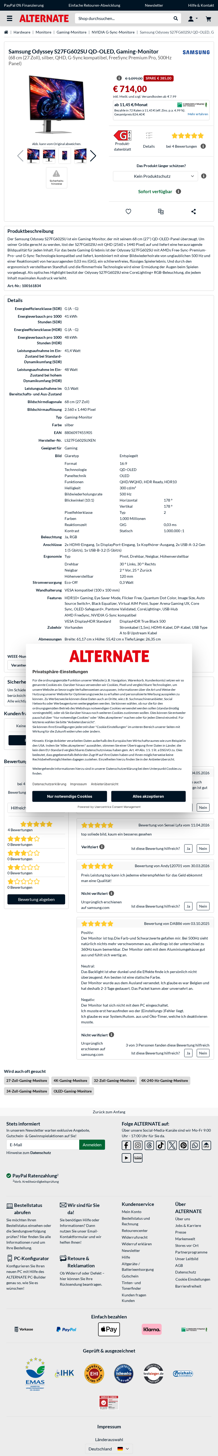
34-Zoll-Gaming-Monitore (26, 1091)
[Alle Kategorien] (9, 18)
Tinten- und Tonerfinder (131, 1285)
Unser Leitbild (186, 1258)
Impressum (109, 1426)
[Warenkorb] (208, 18)
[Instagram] (137, 1144)
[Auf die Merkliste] (128, 211)
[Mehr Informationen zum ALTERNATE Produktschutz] (203, 176)
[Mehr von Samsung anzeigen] (196, 58)
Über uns (182, 1219)
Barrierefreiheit (188, 1286)
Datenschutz (40, 1152)
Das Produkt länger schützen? (161, 165)
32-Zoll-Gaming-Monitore (114, 1080)
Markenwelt (185, 1238)
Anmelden (92, 1144)
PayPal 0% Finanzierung (24, 5)
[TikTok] (160, 1144)
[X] (172, 1144)
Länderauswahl (109, 1439)
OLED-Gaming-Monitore (73, 1091)
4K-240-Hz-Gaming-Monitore (164, 1080)
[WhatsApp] (195, 1144)
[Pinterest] (183, 1144)
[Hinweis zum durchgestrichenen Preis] (119, 78)
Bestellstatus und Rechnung (136, 1221)
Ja (188, 848)
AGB (179, 1265)
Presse (180, 1232)
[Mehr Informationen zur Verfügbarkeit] (178, 191)
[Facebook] (126, 1144)
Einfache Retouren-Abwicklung (94, 5)
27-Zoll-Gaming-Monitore (26, 1080)
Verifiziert (89, 847)
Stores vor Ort (187, 1245)
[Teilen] (193, 211)
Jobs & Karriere (188, 1225)
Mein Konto (131, 1211)
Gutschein (130, 1276)
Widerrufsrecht (135, 1237)
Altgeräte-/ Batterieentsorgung (138, 1266)
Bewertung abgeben (36, 899)
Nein (203, 807)
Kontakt (207, 5)
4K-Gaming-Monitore (70, 1080)
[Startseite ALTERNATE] (44, 18)
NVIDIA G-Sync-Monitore (113, 32)
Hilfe (192, 5)
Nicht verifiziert (94, 893)
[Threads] (149, 1144)
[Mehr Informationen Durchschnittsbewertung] (203, 146)
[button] (20, 156)
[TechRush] (206, 1144)
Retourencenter (135, 1230)
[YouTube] (126, 1157)
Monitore (43, 32)
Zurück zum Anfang (109, 1112)
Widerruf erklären (137, 1244)
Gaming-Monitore (71, 32)
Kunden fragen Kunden (134, 1298)
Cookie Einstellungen (192, 1279)
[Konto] (193, 18)
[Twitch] (137, 1157)
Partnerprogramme (191, 1252)
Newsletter (154, 5)
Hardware (22, 32)
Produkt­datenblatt (122, 146)
